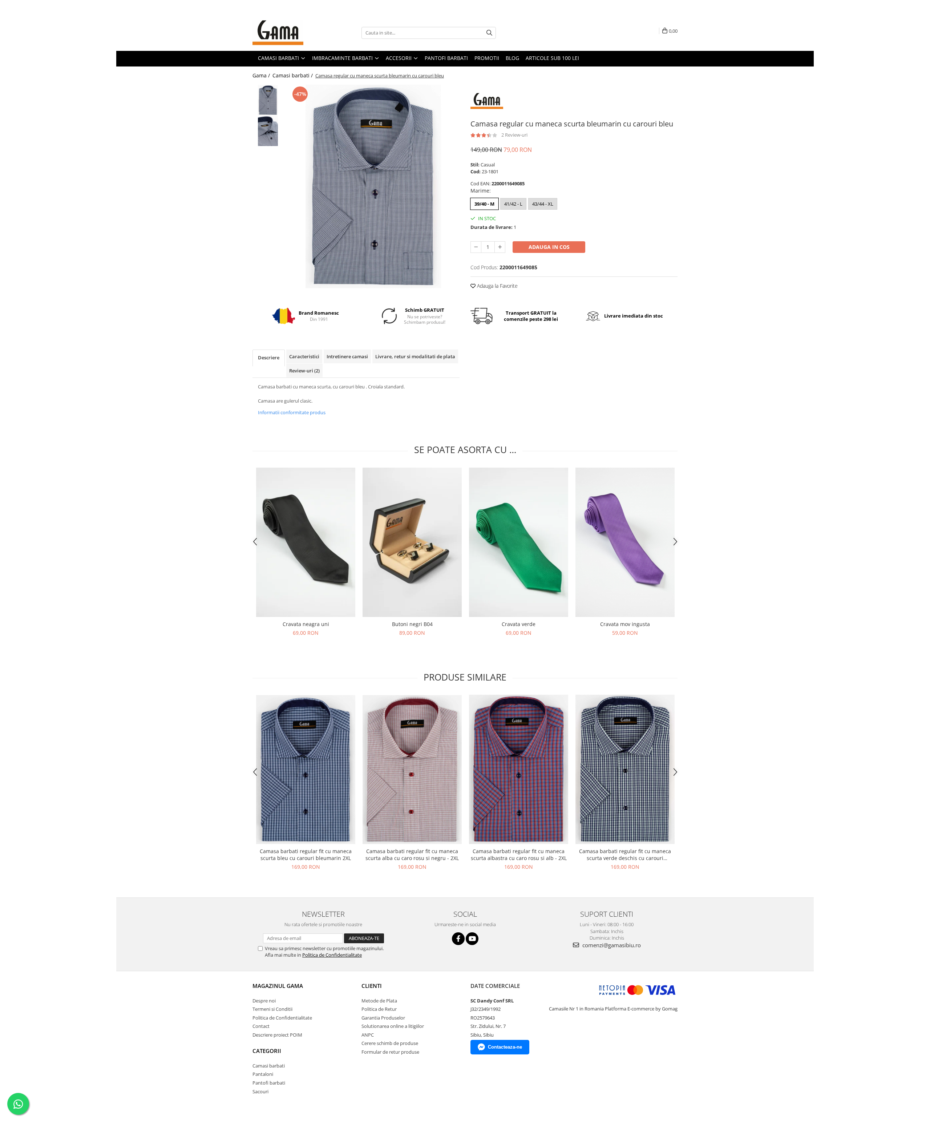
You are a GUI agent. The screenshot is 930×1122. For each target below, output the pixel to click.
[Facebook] (458, 938)
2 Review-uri (514, 135)
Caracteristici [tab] (304, 356)
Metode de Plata (379, 1000)
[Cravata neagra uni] (305, 542)
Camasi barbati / (293, 75)
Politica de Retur (379, 1009)
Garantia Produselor (383, 1017)
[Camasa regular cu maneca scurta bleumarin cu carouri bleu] (373, 186)
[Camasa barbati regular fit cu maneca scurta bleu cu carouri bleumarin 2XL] (305, 769)
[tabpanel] (373, 186)
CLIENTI (371, 985)
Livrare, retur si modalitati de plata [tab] (415, 356)
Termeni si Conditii (272, 1009)
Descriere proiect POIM (277, 1035)
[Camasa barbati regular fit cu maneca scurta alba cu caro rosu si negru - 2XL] (412, 769)
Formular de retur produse (390, 1052)
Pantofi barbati (268, 1082)
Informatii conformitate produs (292, 412)
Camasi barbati (268, 1065)
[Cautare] (489, 33)
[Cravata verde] (518, 542)
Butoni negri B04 (412, 624)
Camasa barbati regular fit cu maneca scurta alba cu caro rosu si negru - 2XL (412, 854)
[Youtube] (472, 938)
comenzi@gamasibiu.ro (611, 945)
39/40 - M (484, 204)
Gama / (261, 75)
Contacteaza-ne (505, 1047)
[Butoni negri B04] (412, 542)
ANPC (367, 1035)
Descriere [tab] (268, 357)
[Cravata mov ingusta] (625, 542)
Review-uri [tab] (304, 370)
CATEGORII (266, 1050)
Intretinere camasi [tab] (347, 356)
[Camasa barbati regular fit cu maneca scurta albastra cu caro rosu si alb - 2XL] (518, 769)
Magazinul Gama (277, 985)
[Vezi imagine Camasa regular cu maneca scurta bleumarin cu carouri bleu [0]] (268, 100)
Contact (261, 1026)
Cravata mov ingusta (625, 624)
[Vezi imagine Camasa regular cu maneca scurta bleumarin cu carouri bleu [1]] (268, 131)
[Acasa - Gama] (288, 32)
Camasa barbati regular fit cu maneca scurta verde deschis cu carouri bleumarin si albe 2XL (625, 854)
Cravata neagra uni (306, 624)
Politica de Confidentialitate (332, 955)
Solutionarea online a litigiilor (392, 1026)
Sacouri (260, 1091)
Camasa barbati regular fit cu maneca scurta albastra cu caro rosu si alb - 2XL (519, 854)
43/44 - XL (542, 204)
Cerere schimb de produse (389, 1043)
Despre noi (264, 1000)
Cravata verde (518, 624)
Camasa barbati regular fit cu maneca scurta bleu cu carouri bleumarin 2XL (306, 854)
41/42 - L (513, 204)
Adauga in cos (549, 246)
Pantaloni (262, 1074)
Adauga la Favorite (497, 285)
